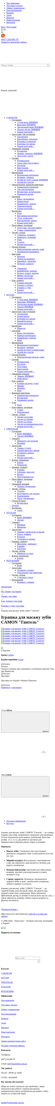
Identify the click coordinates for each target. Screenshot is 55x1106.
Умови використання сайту (13, 1041)
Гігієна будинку (19, 247)
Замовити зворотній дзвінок (14, 42)
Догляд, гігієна (18, 232)
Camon (10, 655)
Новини (10, 13)
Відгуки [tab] (10, 823)
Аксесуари (16, 446)
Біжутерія (16, 254)
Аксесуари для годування (23, 134)
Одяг (14, 266)
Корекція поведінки (21, 393)
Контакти (10, 22)
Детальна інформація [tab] (15, 821)
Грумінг (15, 158)
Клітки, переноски (20, 460)
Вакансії (10, 17)
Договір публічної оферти (13, 1046)
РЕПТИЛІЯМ (12, 561)
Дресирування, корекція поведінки (28, 184)
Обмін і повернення (15, 8)
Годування (16, 120)
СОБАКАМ (11, 117)
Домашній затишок (20, 149)
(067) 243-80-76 (9, 39)
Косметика (16, 211)
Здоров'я (15, 438)
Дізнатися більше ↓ (9, 909)
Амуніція (16, 196)
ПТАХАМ (11, 513)
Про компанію (12, 3)
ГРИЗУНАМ (12, 429)
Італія (20, 659)
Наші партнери (13, 20)
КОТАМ (10, 295)
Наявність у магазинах (11, 687)
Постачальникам (13, 10)
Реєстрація (11, 27)
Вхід (3, 27)
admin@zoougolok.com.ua (12, 1102)
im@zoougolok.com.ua (17, 1064)
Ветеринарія (17, 173)
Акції (8, 15)
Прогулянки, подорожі (22, 225)
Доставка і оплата (14, 6)
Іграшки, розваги (19, 467)
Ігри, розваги (18, 280)
